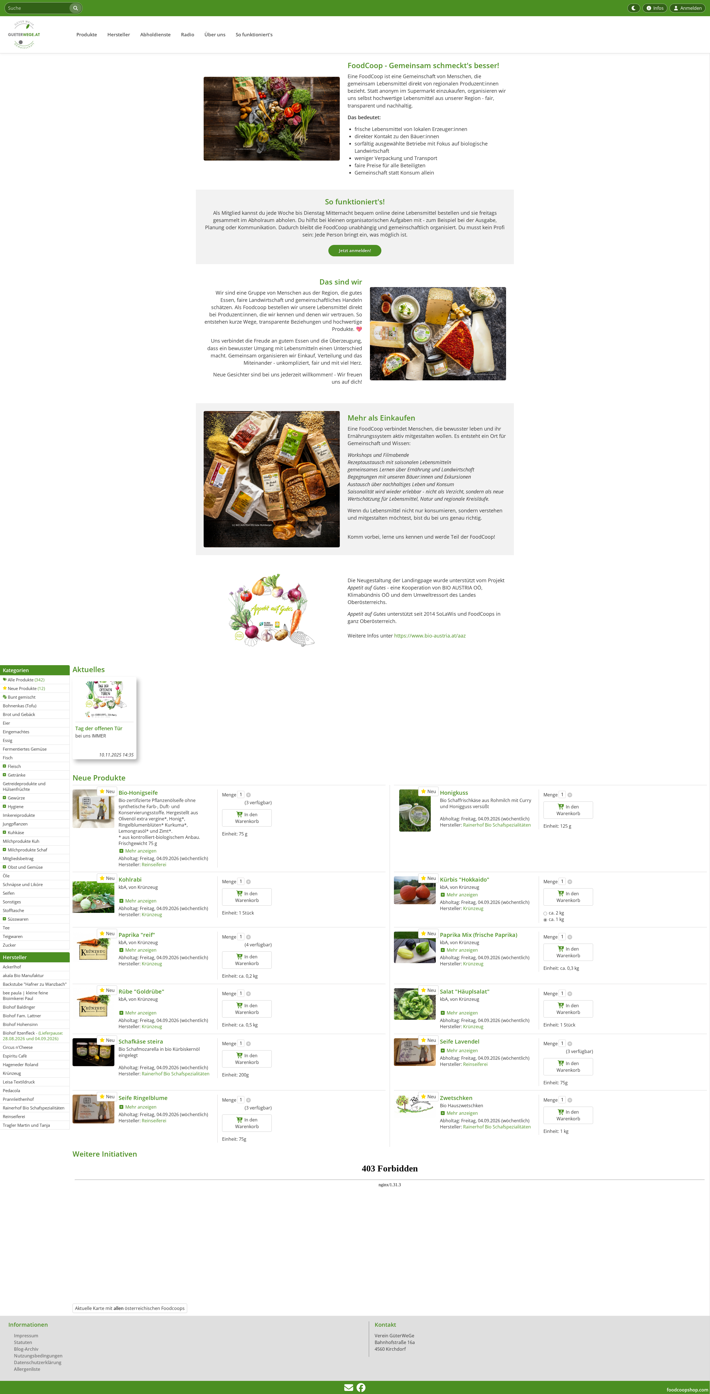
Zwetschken (456, 1098)
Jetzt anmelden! (355, 250)
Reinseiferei (154, 864)
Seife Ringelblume (143, 1098)
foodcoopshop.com (687, 1390)
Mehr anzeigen (140, 851)
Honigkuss (454, 792)
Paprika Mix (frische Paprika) (478, 935)
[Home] (35, 34)
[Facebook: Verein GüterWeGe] (361, 1389)
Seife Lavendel (460, 1041)
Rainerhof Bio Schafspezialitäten (497, 825)
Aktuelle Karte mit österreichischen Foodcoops (130, 1308)
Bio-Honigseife (138, 792)
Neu (110, 791)
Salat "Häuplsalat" (465, 991)
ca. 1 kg (556, 919)
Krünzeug (152, 914)
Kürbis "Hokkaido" (464, 879)
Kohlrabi (130, 879)
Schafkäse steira (141, 1041)
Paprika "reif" (137, 935)
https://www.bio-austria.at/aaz (430, 635)
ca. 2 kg (556, 913)
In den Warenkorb (247, 817)
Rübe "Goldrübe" (141, 991)
